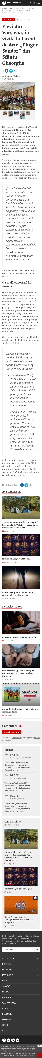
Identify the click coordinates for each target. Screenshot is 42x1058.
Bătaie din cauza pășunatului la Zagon (19, 637)
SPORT (5, 980)
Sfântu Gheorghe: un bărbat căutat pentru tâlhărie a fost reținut (17, 593)
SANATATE (7, 986)
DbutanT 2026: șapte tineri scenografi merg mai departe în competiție (18, 920)
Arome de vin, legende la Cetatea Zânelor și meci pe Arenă (20, 710)
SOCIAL (5, 991)
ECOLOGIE (7, 1014)
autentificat (16, 738)
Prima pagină (7, 8)
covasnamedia (14, 2)
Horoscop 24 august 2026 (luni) (16, 559)
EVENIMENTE (8, 975)
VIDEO (5, 1030)
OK (40, 1045)
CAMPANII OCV (9, 1002)
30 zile (16, 825)
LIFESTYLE (6, 1019)
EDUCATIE (6, 997)
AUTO (5, 1008)
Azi (5, 825)
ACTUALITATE (9, 20)
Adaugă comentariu (11, 732)
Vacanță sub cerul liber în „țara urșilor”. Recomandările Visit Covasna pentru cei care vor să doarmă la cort (20, 525)
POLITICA (6, 964)
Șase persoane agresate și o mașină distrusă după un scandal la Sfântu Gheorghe (18, 673)
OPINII (5, 1025)
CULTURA (9, 911)
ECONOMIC (7, 969)
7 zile (10, 825)
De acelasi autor (12, 606)
